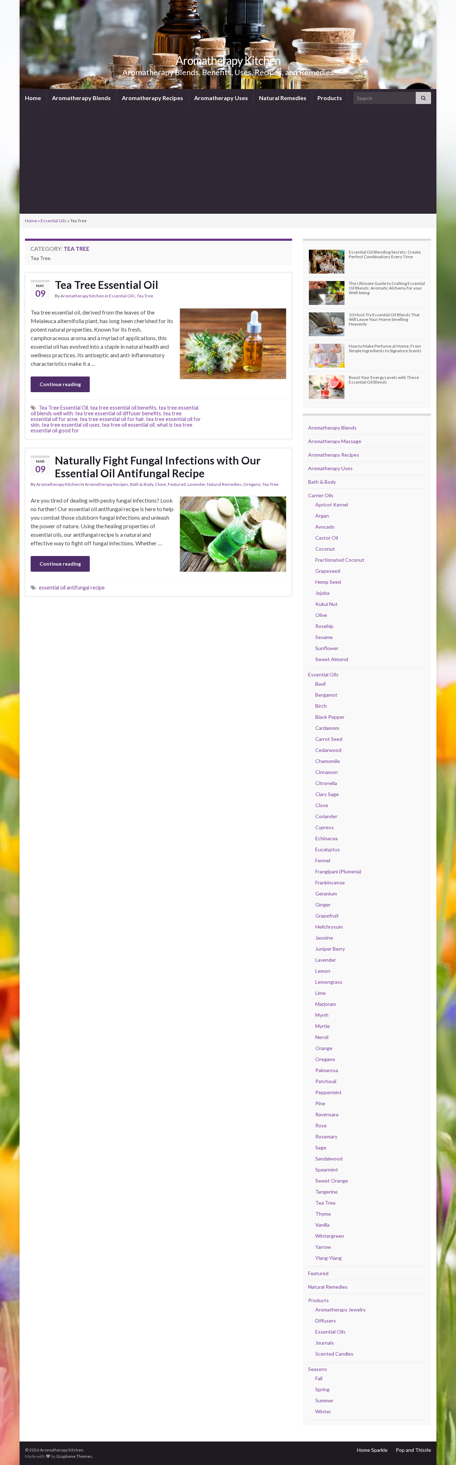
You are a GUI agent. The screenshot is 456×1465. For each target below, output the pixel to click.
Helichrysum (329, 927)
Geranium (326, 893)
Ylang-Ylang (328, 1258)
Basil (320, 684)
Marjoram (325, 1004)
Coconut (325, 549)
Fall (318, 1378)
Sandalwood (328, 1158)
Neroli (321, 1037)
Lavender (196, 484)
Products (329, 97)
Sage (320, 1147)
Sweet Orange (331, 1181)
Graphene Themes (74, 1456)
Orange (323, 1048)
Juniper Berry (330, 949)
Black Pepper (329, 717)
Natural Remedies (282, 97)
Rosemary (326, 1136)
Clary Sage (327, 794)
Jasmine (324, 938)
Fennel (322, 860)
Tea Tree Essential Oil (106, 284)
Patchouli (325, 1081)
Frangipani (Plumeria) (338, 871)
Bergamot (326, 695)
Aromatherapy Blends (81, 97)
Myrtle (322, 1026)
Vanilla (322, 1225)
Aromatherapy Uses (221, 97)
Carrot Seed (328, 739)
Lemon (322, 971)
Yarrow (323, 1247)
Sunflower (326, 648)
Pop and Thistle (413, 1450)
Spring (322, 1389)
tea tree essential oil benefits (123, 408)
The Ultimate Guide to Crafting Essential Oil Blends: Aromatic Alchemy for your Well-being (387, 288)
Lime (320, 993)
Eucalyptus (327, 849)
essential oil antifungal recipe (72, 588)
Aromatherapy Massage (334, 441)
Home (33, 97)
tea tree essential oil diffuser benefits (118, 413)
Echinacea (326, 838)
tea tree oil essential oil (128, 425)
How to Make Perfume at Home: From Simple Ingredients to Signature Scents (385, 348)
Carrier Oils (320, 495)
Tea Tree (145, 295)
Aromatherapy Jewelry (340, 1309)
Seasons (317, 1369)
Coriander (326, 816)
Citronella (326, 783)
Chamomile (327, 761)
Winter (323, 1411)
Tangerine (326, 1192)
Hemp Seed (328, 582)
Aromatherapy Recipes (152, 97)
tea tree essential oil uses (71, 425)
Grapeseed (327, 571)
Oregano (251, 484)
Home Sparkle (372, 1450)
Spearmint (326, 1170)
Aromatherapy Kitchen (228, 60)
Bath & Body (141, 484)
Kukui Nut (326, 604)
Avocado (325, 527)
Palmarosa (326, 1070)
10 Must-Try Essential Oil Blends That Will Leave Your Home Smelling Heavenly (384, 319)
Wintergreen (329, 1236)
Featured (177, 484)
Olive (321, 615)
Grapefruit (327, 916)
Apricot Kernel (331, 505)
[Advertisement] (228, 160)
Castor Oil (326, 538)
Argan (322, 516)
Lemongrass (328, 982)
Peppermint (328, 1092)
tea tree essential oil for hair (112, 419)
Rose (321, 1125)
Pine (320, 1103)
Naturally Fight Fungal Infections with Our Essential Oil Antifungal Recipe (157, 466)
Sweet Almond (331, 659)
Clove (160, 484)
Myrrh (321, 1015)
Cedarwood (328, 750)
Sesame (324, 637)
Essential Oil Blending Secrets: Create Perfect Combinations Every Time (385, 254)
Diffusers (325, 1321)
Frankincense (330, 882)
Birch (321, 706)
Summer (324, 1400)
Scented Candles (334, 1354)
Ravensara (326, 1114)
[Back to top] (440, 1449)
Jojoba (322, 593)
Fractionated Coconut (339, 560)
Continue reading (60, 384)
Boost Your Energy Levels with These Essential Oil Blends (384, 380)
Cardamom (327, 728)
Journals (324, 1343)
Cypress (324, 827)
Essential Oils (54, 220)
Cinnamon (326, 772)
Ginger (323, 905)
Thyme (323, 1214)
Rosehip (324, 626)
